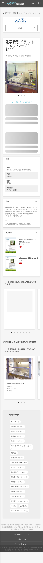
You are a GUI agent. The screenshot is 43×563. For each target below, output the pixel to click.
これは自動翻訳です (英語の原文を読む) (18, 224)
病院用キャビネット (17, 427)
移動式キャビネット (17, 496)
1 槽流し (13, 506)
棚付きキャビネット (17, 441)
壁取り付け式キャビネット (19, 487)
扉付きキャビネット (17, 431)
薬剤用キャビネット (17, 491)
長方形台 (14, 453)
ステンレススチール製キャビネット (21, 447)
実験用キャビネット (17, 482)
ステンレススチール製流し (19, 511)
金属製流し (23, 506)
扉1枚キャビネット (17, 458)
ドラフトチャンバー (17, 467)
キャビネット (15, 422)
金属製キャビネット (17, 436)
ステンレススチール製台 (19, 462)
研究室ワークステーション (19, 501)
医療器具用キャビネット (19, 472)
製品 (20, 27)
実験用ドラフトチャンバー (19, 477)
